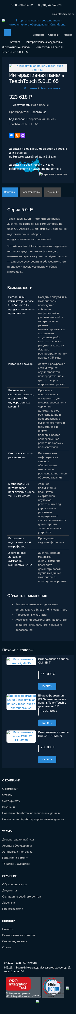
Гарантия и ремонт (15, 857)
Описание (10, 192)
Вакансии (8, 807)
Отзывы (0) (52, 192)
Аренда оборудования (17, 845)
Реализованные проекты (18, 935)
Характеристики (31, 192)
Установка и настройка (17, 851)
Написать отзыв (50, 88)
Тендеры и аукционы (16, 863)
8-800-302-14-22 (22, 5)
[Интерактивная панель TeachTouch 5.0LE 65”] (38, 67)
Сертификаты (11, 800)
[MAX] (22, 135)
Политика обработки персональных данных (31, 813)
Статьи (6, 947)
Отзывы (7, 794)
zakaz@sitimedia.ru (63, 14)
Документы (9, 890)
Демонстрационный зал (18, 839)
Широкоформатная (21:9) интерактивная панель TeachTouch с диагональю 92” (52, 701)
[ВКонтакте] (11, 135)
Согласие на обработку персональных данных (33, 819)
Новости (7, 929)
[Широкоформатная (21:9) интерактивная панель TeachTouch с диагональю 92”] (21, 701)
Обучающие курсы (14, 884)
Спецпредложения (14, 941)
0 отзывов (30, 88)
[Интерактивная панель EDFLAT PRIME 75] (21, 736)
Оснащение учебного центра (21, 896)
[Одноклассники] (17, 135)
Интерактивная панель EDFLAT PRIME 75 (53, 733)
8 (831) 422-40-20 (50, 5)
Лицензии (8, 902)
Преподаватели (12, 908)
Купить (47, 686)
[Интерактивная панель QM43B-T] (21, 661)
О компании (10, 788)
